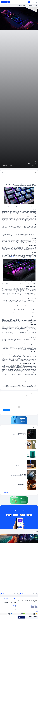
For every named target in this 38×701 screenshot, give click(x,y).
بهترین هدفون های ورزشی (22, 474)
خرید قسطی (12, 256)
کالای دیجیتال (27, 5)
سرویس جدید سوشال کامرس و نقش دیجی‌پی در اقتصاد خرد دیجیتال (9, 545)
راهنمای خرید (31, 5)
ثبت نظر (6, 410)
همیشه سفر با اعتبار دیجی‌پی (33, 544)
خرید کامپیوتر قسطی (29, 257)
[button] (29, 2)
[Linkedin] (32, 607)
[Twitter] (33, 607)
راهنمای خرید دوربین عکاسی (22, 433)
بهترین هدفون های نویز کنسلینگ (21, 464)
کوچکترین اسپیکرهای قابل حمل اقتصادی (20, 453)
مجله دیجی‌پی (36, 5)
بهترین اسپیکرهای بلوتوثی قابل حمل (21, 484)
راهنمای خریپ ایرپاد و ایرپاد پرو (22, 443)
